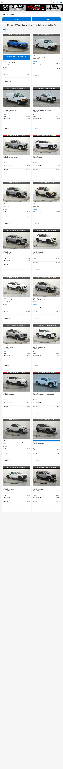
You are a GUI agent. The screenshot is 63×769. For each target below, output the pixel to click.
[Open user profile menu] (61, 2)
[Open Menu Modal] (2, 2)
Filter (47, 19)
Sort (18, 19)
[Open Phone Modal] (53, 2)
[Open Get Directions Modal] (57, 2)
